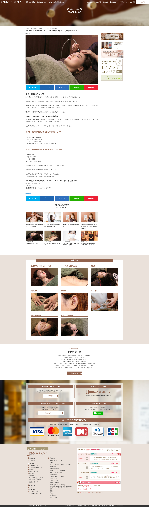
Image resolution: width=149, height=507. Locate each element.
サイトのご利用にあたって (31, 505)
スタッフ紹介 (33, 460)
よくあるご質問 (130, 2)
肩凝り (51, 462)
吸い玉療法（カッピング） (36, 478)
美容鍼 (31, 469)
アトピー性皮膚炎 (54, 482)
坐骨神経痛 (53, 466)
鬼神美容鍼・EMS (34, 465)
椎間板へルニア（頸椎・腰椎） (58, 470)
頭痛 (51, 489)
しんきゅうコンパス (50, 413)
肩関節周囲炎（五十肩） (56, 460)
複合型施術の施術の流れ (36, 480)
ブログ (28, 193)
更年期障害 (53, 495)
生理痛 (51, 491)
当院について (90, 2)
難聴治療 (31, 475)
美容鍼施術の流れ (34, 482)
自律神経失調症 (54, 480)
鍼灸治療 (31, 473)
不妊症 (51, 493)
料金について (113, 2)
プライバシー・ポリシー (43, 505)
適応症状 (105, 2)
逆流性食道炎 (53, 474)
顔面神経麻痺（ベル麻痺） (57, 476)
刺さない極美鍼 (33, 471)
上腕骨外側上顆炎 (54, 468)
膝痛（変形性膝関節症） (56, 472)
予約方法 (122, 2)
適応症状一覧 (74, 373)
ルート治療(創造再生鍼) (35, 467)
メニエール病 (53, 478)
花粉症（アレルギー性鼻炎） (58, 485)
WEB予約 (142, 2)
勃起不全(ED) (53, 497)
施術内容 (98, 2)
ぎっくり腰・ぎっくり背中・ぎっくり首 (61, 464)
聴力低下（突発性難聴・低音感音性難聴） (61, 487)
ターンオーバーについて (36, 493)
